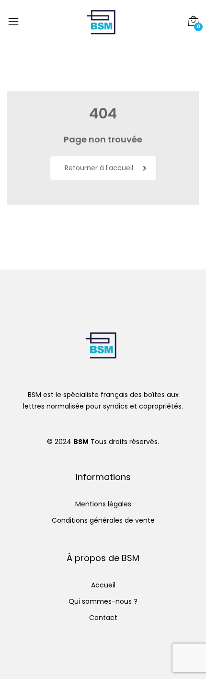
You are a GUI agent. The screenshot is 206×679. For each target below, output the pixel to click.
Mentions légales (103, 504)
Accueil (103, 585)
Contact (103, 617)
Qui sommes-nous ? (103, 601)
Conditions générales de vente (103, 520)
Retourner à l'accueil (99, 168)
